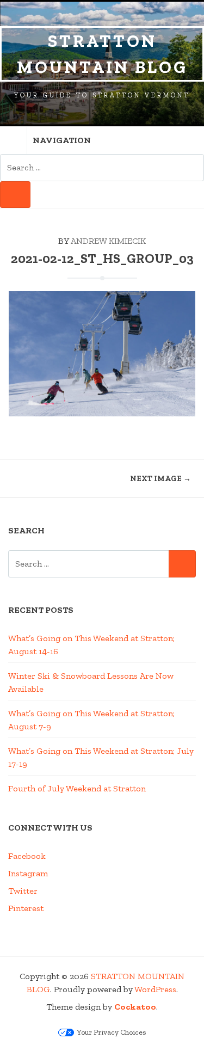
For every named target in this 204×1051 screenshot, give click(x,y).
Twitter (23, 891)
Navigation (62, 140)
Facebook (27, 856)
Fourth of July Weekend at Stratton (77, 788)
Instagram (28, 873)
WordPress (155, 989)
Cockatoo (135, 1006)
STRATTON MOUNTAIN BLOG (102, 53)
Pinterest (26, 908)
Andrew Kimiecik (108, 241)
